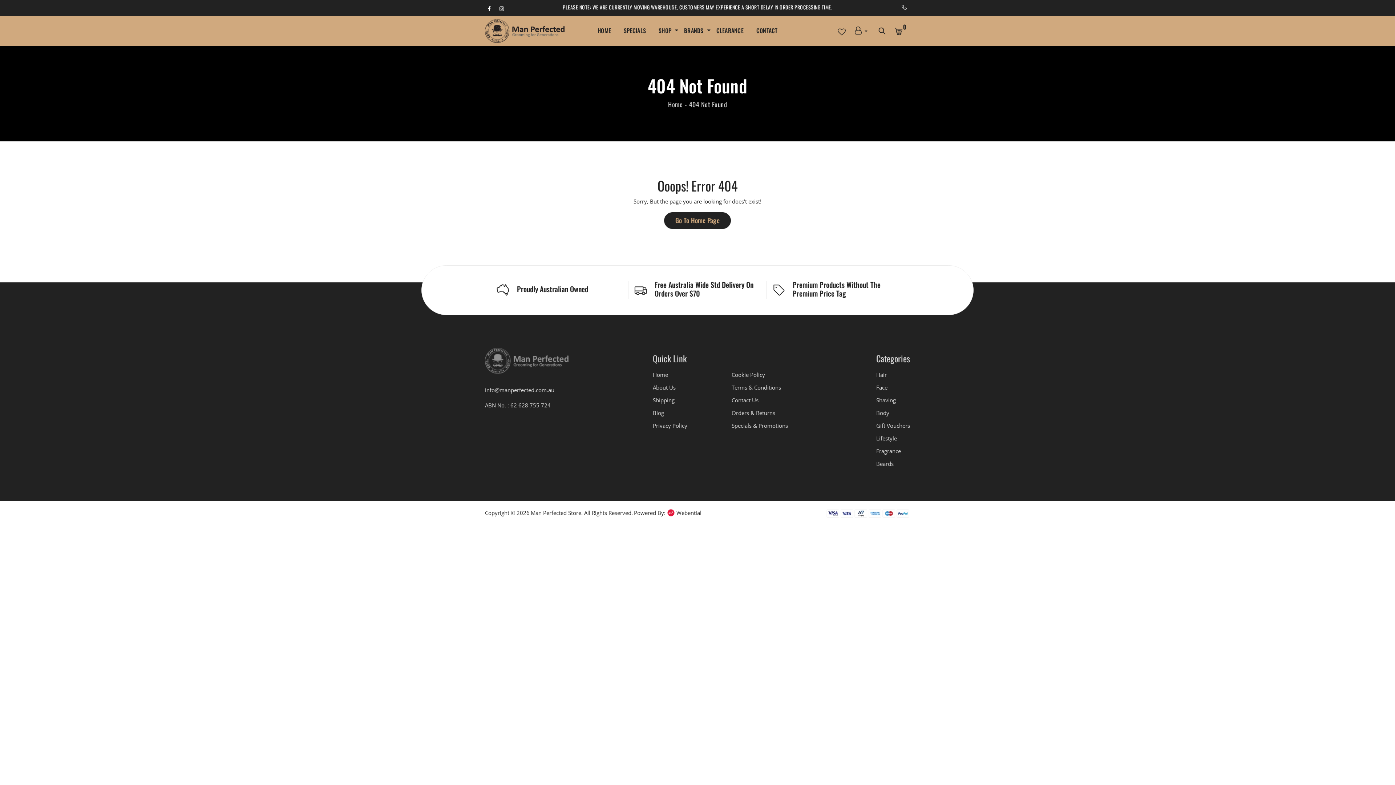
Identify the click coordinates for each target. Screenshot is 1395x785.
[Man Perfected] (525, 31)
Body (882, 412)
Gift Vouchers (893, 425)
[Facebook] (489, 8)
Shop (665, 30)
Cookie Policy (748, 374)
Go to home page (697, 220)
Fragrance (888, 451)
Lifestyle (886, 438)
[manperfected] (527, 364)
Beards (885, 463)
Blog (658, 412)
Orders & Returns (753, 412)
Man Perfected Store (556, 512)
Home (604, 30)
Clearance (730, 30)
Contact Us (745, 400)
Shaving (886, 400)
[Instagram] (501, 8)
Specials (635, 30)
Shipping (664, 400)
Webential (688, 512)
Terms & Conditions (756, 387)
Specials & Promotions (760, 425)
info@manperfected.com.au (519, 390)
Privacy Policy (670, 425)
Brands (694, 30)
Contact (767, 30)
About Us (664, 387)
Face (881, 387)
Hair (881, 374)
